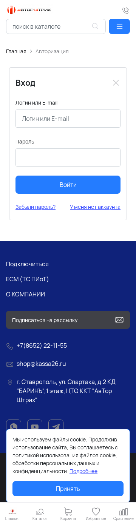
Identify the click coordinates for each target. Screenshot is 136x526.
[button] (119, 26)
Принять (68, 488)
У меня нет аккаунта (95, 206)
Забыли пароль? (35, 206)
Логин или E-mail (36, 102)
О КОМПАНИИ (25, 294)
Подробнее (83, 471)
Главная (16, 51)
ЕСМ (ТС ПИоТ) (27, 279)
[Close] (116, 82)
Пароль (24, 141)
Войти (68, 184)
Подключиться (27, 264)
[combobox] (56, 26)
